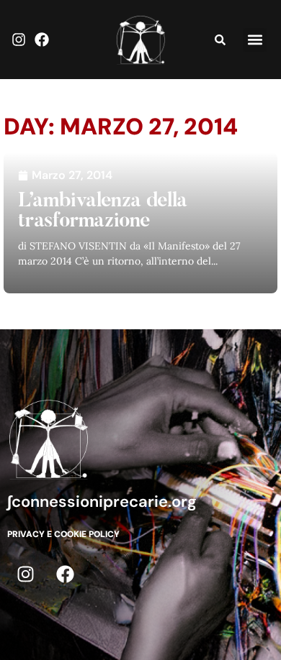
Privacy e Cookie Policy (63, 534)
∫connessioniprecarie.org (102, 501)
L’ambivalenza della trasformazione (102, 211)
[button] (255, 40)
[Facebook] (41, 39)
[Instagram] (18, 39)
